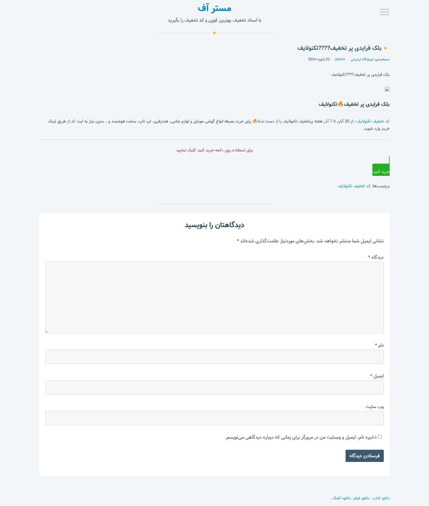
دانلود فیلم (361, 498)
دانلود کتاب (381, 498)
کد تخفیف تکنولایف (373, 121)
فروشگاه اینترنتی (361, 59)
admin (340, 59)
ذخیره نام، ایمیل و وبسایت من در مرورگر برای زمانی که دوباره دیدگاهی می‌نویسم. (301, 437)
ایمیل (377, 376)
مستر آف (214, 8)
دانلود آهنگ (341, 498)
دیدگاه (376, 257)
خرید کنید (381, 171)
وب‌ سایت (375, 407)
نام (379, 345)
